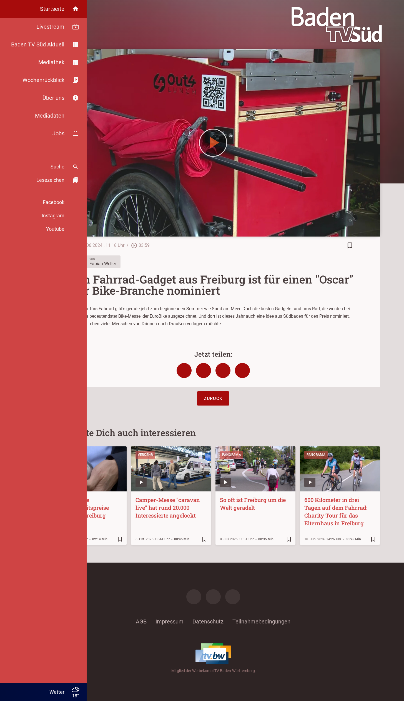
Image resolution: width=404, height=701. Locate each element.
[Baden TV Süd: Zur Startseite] (337, 24)
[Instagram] (213, 596)
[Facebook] (193, 596)
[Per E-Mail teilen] (242, 370)
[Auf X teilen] (203, 370)
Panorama (231, 455)
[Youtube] (232, 596)
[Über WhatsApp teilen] (222, 370)
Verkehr (145, 455)
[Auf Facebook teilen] (184, 370)
